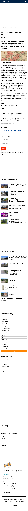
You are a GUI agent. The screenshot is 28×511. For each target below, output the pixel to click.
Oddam (3, 438)
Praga (12, 480)
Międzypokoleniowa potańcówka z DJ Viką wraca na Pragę (18, 214)
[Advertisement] (14, 14)
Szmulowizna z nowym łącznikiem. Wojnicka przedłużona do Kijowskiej (16, 200)
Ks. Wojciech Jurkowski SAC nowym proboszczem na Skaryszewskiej (17, 193)
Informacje (18, 27)
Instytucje (13, 483)
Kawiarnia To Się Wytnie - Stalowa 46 (13, 130)
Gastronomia (4, 328)
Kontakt (13, 490)
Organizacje (4, 364)
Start (12, 476)
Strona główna (5, 27)
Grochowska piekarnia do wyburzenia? (16, 293)
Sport (3, 335)
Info (12, 27)
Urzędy (3, 371)
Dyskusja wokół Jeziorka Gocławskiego (16, 264)
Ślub (3, 337)
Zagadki (3, 429)
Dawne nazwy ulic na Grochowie (15, 279)
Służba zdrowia (5, 366)
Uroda (3, 339)
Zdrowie (3, 346)
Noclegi (3, 332)
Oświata (3, 368)
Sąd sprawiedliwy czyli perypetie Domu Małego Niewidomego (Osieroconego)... (15, 272)
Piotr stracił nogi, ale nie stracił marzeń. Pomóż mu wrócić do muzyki (18, 258)
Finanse (3, 326)
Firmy (12, 481)
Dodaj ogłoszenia (6, 447)
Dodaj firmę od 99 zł (14, 351)
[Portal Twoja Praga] (7, 465)
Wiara (3, 373)
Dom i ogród (4, 319)
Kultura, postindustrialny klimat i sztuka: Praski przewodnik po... (17, 186)
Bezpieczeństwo (5, 359)
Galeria (12, 486)
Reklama (13, 488)
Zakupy (3, 344)
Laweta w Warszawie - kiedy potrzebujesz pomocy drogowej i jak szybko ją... (17, 207)
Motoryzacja (4, 330)
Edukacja (4, 323)
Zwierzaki (4, 348)
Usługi (3, 342)
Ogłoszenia (13, 485)
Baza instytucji (6, 356)
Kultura (3, 362)
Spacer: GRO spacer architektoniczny (14, 286)
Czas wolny (4, 317)
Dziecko (3, 321)
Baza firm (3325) (7, 314)
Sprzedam (4, 440)
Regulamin (6, 480)
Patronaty (6, 485)
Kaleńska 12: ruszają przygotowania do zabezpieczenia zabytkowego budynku (17, 222)
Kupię (3, 436)
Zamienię (4, 445)
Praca (3, 443)
